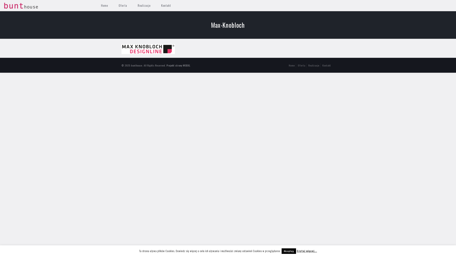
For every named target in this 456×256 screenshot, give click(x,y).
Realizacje (313, 65)
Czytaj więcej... (307, 251)
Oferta (301, 65)
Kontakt (326, 65)
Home (292, 65)
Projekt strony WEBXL (178, 65)
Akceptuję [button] (289, 251)
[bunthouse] (21, 5)
